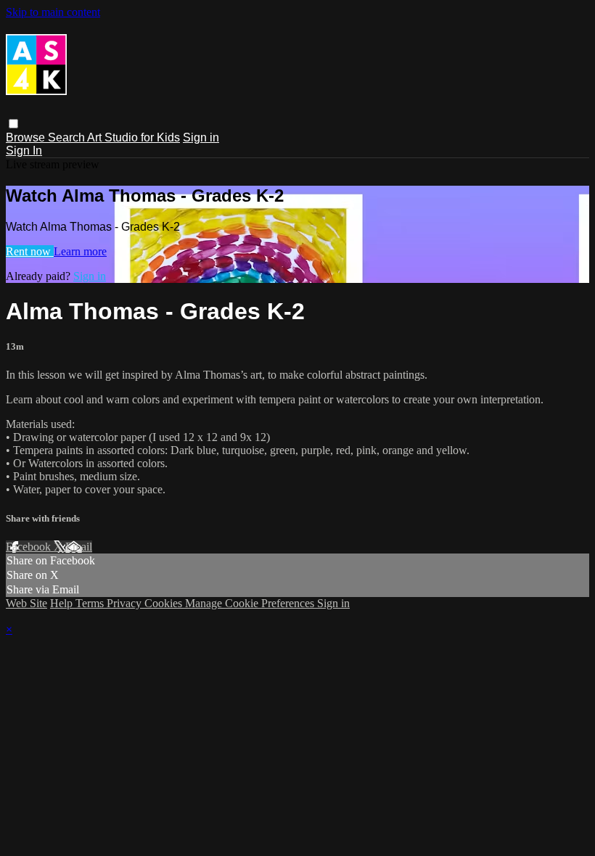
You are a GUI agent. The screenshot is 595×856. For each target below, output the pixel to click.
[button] (13, 123)
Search (67, 137)
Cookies (164, 603)
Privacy (125, 603)
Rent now (30, 251)
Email (78, 546)
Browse (27, 137)
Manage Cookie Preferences (251, 603)
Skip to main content (53, 12)
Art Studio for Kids (133, 137)
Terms (91, 603)
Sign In (24, 150)
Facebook (30, 546)
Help (62, 603)
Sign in (201, 137)
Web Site (26, 603)
